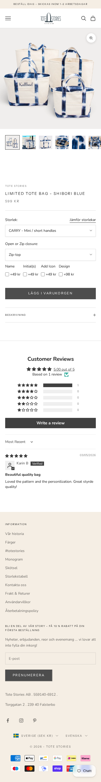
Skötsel (11, 567)
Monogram (14, 559)
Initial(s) (29, 266)
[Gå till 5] (78, 142)
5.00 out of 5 (64, 369)
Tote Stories (16, 186)
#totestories (15, 550)
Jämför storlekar (83, 219)
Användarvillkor (18, 602)
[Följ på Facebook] (7, 720)
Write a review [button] (51, 423)
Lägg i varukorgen (50, 293)
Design (64, 266)
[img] (16, 456)
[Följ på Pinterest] (34, 720)
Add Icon (48, 266)
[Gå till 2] (29, 142)
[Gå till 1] (12, 142)
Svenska (74, 736)
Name (10, 266)
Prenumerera (29, 675)
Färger (10, 542)
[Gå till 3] (45, 142)
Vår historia (14, 533)
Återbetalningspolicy (21, 610)
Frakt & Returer (17, 593)
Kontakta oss (15, 584)
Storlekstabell (16, 576)
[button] (28, 385)
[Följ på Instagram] (21, 720)
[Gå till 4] (62, 142)
